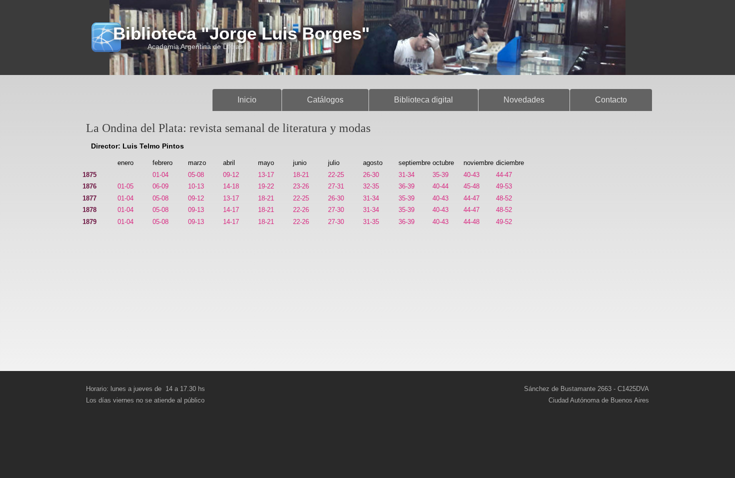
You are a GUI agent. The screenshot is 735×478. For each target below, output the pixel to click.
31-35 (371, 222)
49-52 (504, 222)
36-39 (406, 186)
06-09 (160, 186)
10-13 (196, 186)
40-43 (472, 174)
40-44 (440, 186)
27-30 (336, 210)
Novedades (524, 100)
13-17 (266, 174)
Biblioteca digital (423, 100)
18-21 (301, 174)
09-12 (231, 174)
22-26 (301, 210)
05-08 (196, 174)
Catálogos (325, 100)
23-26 (301, 186)
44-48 (472, 222)
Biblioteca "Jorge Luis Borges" (241, 33)
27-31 (336, 186)
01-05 (126, 186)
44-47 (504, 174)
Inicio (247, 100)
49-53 (504, 186)
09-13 (196, 210)
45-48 (472, 186)
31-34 (406, 174)
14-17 (231, 210)
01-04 (160, 174)
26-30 (371, 174)
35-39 (440, 174)
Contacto (611, 100)
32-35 (371, 186)
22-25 (336, 174)
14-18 (231, 186)
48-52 (504, 198)
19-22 (266, 186)
